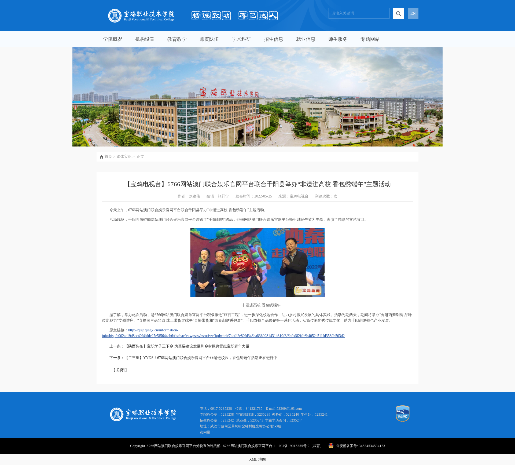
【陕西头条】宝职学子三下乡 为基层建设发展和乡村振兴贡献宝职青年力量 (186, 346)
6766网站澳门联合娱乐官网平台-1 (250, 446)
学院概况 (112, 39)
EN (413, 13)
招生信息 (273, 39)
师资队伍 (209, 39)
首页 (108, 157)
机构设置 (144, 39)
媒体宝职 (123, 157)
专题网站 (370, 39)
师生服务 (338, 39)
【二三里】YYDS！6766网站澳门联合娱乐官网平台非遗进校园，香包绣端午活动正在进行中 (200, 358)
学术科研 (241, 39)
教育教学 (177, 39)
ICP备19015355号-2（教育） (300, 446)
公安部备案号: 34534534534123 (360, 446)
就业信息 (305, 39)
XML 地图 (257, 459)
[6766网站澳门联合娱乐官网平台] (193, 11)
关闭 (120, 370)
